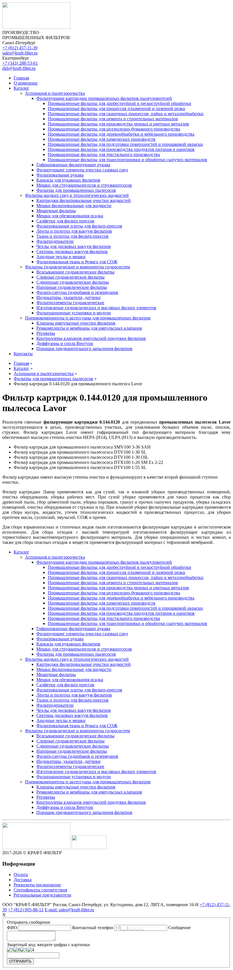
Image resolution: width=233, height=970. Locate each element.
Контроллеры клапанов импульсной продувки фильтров (91, 338)
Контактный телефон (92, 927)
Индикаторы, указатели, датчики (68, 297)
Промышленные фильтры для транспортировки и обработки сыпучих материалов (127, 159)
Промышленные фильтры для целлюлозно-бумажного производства (114, 129)
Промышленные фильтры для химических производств (101, 139)
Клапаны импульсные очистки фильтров (75, 323)
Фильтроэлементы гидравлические (70, 302)
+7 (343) (20, 63)
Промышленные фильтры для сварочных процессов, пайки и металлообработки (125, 113)
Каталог (21, 88)
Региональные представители (42, 895)
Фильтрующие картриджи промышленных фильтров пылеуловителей (104, 98)
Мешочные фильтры (56, 210)
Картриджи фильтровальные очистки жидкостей (83, 200)
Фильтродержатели (55, 241)
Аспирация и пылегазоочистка (55, 93)
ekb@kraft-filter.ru (19, 68)
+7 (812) (20, 47)
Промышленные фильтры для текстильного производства (104, 154)
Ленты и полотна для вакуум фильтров (74, 231)
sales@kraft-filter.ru (20, 53)
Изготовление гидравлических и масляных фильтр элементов (96, 307)
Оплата (21, 874)
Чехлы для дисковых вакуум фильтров (73, 246)
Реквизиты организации (37, 884)
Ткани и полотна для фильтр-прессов (72, 236)
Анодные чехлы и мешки (61, 256)
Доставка (23, 879)
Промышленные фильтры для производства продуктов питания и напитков (121, 149)
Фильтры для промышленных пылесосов (76, 190)
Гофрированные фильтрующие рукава (73, 164)
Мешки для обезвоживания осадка (69, 215)
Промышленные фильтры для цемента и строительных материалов (113, 118)
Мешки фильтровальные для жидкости (73, 205)
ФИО (12, 927)
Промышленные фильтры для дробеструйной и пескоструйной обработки (119, 103)
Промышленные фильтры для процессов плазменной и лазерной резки (116, 108)
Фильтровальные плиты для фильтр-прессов (79, 226)
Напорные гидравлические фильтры (71, 287)
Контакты (23, 353)
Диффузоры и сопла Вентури (64, 343)
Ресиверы (45, 333)
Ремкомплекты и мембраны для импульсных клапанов (89, 328)
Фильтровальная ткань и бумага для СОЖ (76, 261)
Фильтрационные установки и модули (73, 312)
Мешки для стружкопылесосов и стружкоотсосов (84, 185)
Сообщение (179, 927)
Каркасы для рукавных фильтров (68, 180)
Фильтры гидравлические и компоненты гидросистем (77, 266)
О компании (26, 83)
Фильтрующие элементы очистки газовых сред (82, 169)
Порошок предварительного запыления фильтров (84, 348)
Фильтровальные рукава (60, 174)
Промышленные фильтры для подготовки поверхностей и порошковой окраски (125, 144)
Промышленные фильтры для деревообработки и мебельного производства (121, 134)
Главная (21, 77)
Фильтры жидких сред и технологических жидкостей (77, 195)
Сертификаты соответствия (40, 889)
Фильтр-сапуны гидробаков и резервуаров (77, 292)
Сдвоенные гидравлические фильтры (72, 282)
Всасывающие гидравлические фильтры (75, 272)
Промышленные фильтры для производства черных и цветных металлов (118, 123)
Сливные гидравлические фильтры (70, 277)
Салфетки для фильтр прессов (65, 220)
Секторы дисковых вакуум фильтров (72, 251)
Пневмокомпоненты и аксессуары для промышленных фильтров (88, 317)
